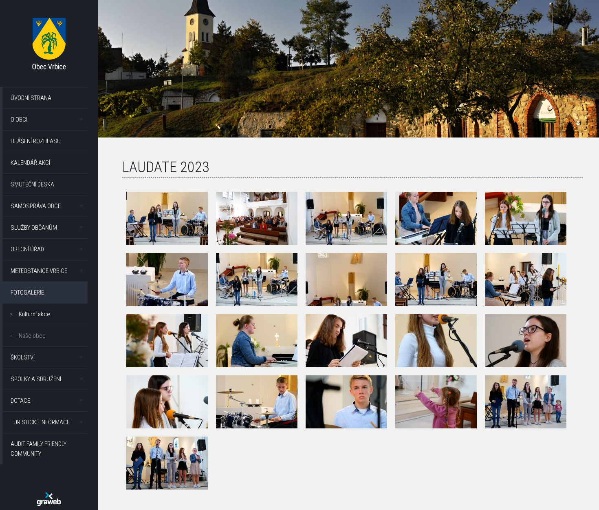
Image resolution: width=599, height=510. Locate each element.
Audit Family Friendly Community (38, 448)
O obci (19, 119)
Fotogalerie (27, 292)
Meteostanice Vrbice (39, 271)
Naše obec (32, 335)
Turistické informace (40, 422)
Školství (23, 357)
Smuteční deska (32, 184)
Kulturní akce (34, 314)
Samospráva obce (36, 206)
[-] (167, 218)
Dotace (20, 400)
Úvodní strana (31, 98)
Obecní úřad (27, 249)
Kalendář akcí (30, 162)
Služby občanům (34, 227)
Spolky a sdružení (36, 379)
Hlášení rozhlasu (36, 141)
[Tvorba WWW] (49, 499)
